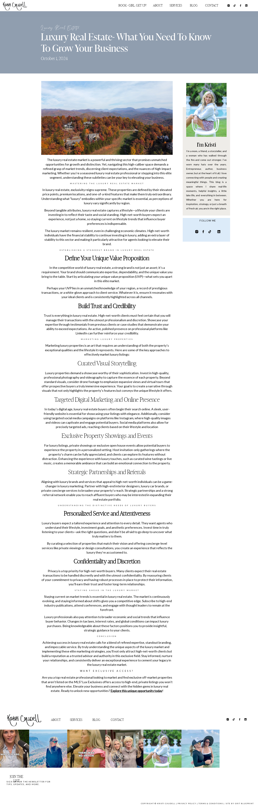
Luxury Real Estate (60, 28)
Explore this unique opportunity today (136, 691)
